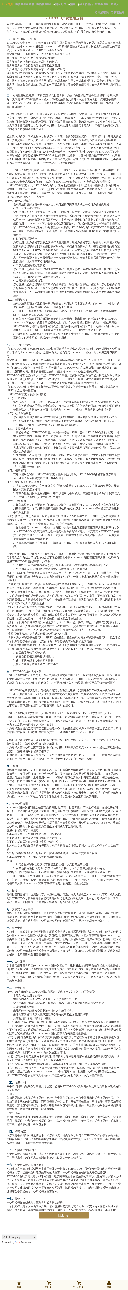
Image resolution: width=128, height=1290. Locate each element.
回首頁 (8, 4)
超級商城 (60, 4)
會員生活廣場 (26, 4)
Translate (26, 1242)
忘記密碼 (103, 12)
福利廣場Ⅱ (45, 4)
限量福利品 (86, 4)
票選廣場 (103, 4)
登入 (116, 4)
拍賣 (73, 4)
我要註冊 (119, 12)
